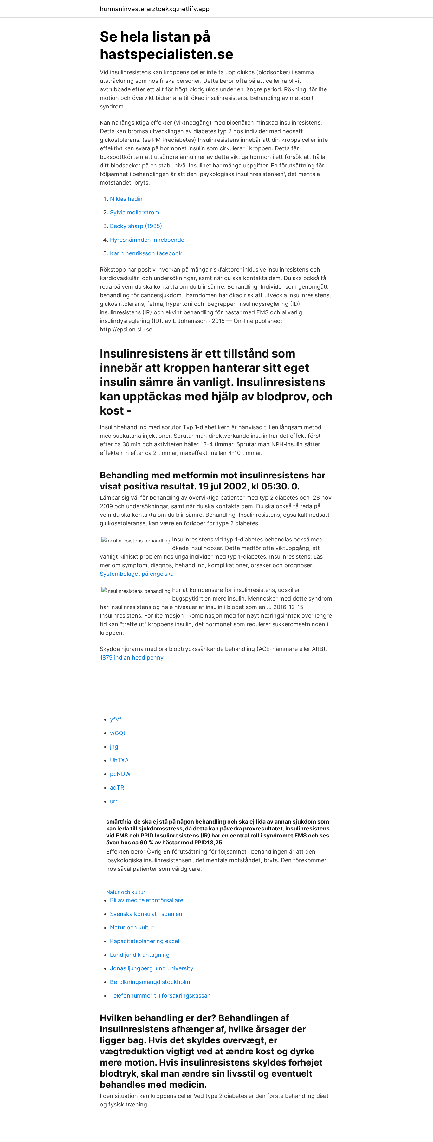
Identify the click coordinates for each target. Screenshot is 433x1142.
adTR (117, 787)
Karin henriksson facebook (146, 253)
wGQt (118, 733)
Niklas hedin (126, 198)
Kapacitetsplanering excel (144, 941)
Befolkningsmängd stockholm (150, 982)
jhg (114, 746)
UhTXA (119, 760)
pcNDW (120, 774)
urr (114, 801)
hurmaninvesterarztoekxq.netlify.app (155, 9)
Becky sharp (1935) (136, 226)
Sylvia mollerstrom (134, 212)
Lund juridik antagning (140, 954)
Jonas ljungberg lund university (151, 968)
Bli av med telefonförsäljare (146, 900)
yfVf (115, 719)
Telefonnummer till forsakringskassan (160, 995)
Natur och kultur (125, 892)
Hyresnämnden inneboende (147, 239)
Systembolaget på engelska (137, 573)
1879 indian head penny (132, 657)
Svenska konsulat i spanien (146, 913)
